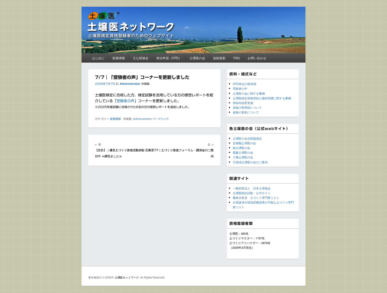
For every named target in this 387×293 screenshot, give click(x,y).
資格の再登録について (247, 107)
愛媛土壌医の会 (243, 152)
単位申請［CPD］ (169, 58)
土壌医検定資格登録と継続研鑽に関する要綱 (262, 98)
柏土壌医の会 (241, 148)
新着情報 (118, 58)
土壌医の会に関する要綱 (249, 93)
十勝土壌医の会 (243, 157)
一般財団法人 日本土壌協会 (252, 188)
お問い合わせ (256, 58)
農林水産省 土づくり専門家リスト (256, 197)
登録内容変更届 (243, 103)
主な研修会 (140, 58)
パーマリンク (161, 118)
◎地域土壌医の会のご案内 (250, 162)
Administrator (130, 83)
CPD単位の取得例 (244, 84)
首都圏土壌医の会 (244, 143)
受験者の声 (125, 101)
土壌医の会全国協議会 (247, 138)
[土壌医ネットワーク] (193, 51)
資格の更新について (246, 112)
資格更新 (219, 58)
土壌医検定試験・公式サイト (252, 193)
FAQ (236, 58)
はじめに (98, 58)
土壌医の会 (197, 58)
